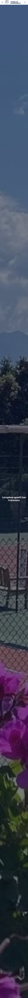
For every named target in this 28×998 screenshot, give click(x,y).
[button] (2, 2)
